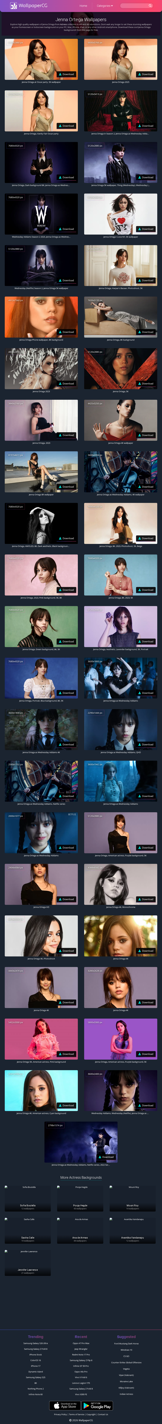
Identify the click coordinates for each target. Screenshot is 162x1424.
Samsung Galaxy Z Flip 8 (81, 1360)
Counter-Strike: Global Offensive (126, 1362)
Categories (104, 5)
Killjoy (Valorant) (126, 1387)
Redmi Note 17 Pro (81, 1354)
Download (68, 74)
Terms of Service (76, 1414)
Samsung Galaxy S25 (35, 1377)
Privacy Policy (60, 1414)
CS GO (126, 1356)
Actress (63, 24)
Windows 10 (126, 1349)
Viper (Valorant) (126, 1375)
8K (35, 1383)
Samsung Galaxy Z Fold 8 (35, 1348)
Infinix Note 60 (36, 1394)
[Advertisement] (81, 1304)
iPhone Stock (35, 1354)
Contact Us (103, 1414)
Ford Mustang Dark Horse (126, 1343)
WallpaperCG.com (28, 5)
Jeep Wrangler (81, 1348)
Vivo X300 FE (81, 1394)
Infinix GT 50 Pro (81, 1366)
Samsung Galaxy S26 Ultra (35, 1343)
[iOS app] (65, 1405)
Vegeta (126, 1368)
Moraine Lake (126, 1381)
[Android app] (97, 1405)
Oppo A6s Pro (81, 1371)
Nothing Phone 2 (36, 1388)
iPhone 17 (35, 1366)
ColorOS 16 (35, 1360)
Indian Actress (126, 1394)
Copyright (91, 1414)
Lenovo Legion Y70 (81, 1383)
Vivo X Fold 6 (81, 1377)
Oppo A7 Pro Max (81, 1343)
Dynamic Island (35, 1371)
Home (83, 5)
